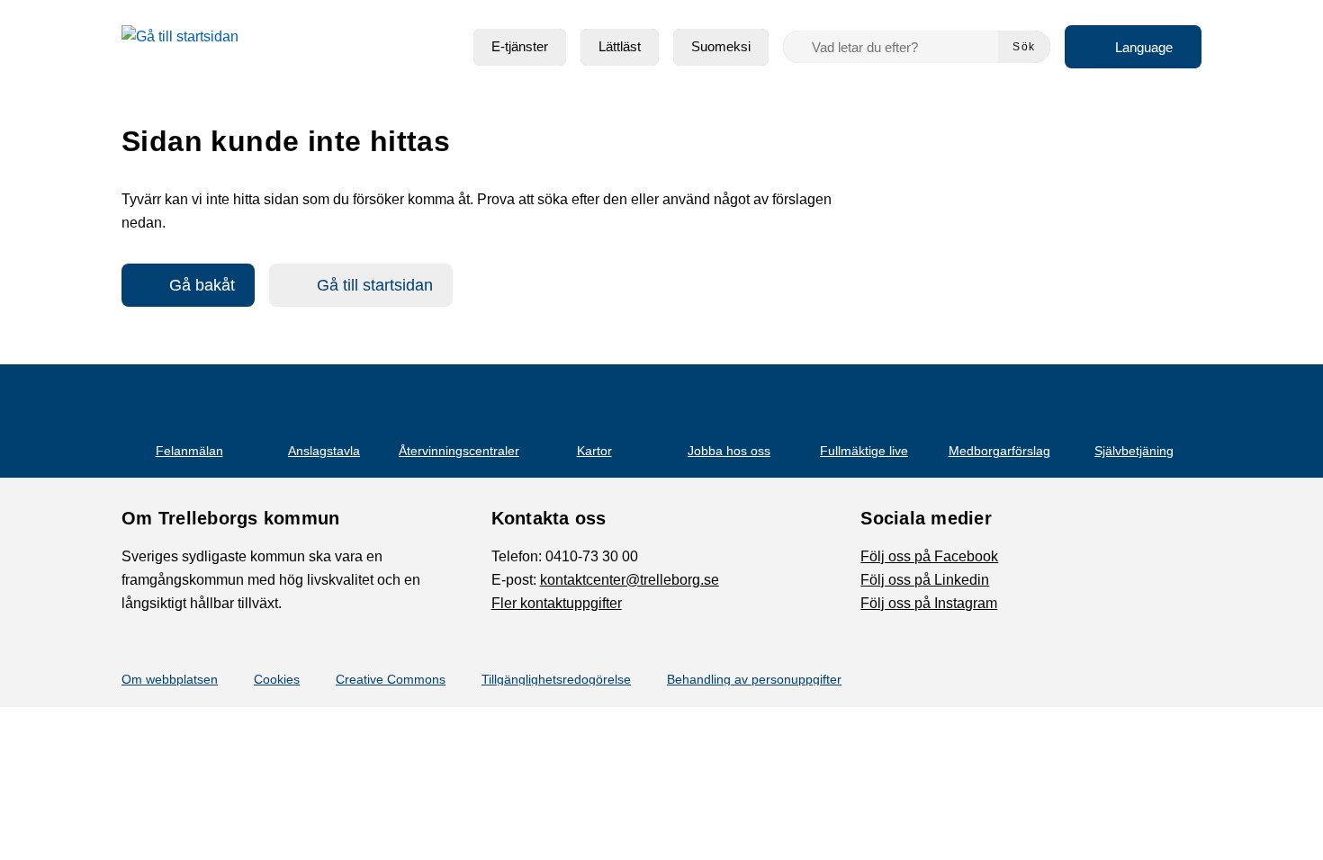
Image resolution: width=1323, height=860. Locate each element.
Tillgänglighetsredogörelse (556, 679)
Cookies (277, 679)
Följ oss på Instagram (928, 603)
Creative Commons (391, 679)
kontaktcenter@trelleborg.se (629, 579)
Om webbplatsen (170, 679)
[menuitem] (519, 47)
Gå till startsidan (375, 285)
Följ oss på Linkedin (924, 579)
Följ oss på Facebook (929, 556)
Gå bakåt (202, 285)
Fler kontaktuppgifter (556, 603)
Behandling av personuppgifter (754, 679)
